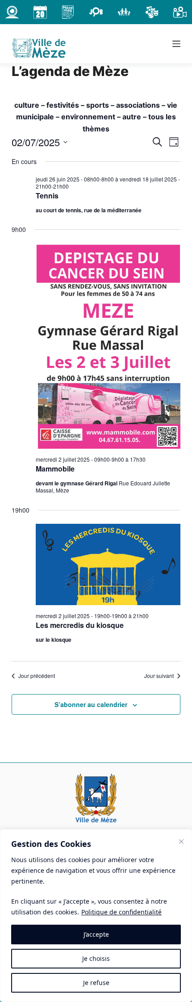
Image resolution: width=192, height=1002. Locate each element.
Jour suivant (159, 675)
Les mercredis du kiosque (80, 625)
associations (138, 105)
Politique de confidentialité (121, 912)
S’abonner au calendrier (90, 704)
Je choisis (96, 958)
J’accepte (96, 934)
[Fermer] (181, 841)
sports (97, 105)
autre (131, 116)
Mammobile (55, 468)
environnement (88, 116)
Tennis (47, 195)
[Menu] (176, 44)
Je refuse (96, 982)
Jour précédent (36, 675)
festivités (62, 105)
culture (26, 105)
